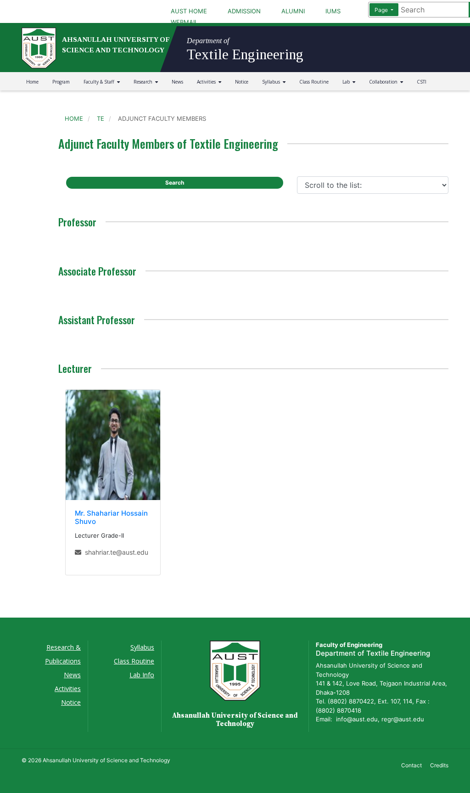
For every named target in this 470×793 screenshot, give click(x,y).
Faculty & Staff (100, 82)
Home (32, 82)
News (177, 82)
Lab (347, 82)
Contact (411, 765)
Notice (241, 82)
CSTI (421, 82)
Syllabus (272, 82)
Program (61, 82)
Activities (207, 82)
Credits (439, 765)
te (100, 118)
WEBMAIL (184, 22)
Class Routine (314, 82)
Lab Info (141, 674)
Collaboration (384, 82)
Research (144, 82)
